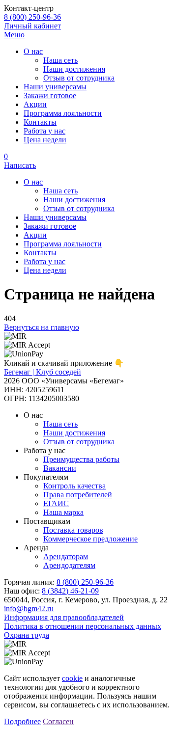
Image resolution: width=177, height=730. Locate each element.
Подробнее (22, 721)
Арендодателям (69, 565)
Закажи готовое (50, 95)
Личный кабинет (32, 26)
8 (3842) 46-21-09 (70, 591)
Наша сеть (60, 60)
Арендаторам (65, 556)
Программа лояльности (63, 113)
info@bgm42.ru (29, 608)
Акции (35, 104)
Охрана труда (26, 635)
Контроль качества (74, 486)
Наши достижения (74, 69)
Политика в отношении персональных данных (82, 626)
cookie (72, 678)
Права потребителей (77, 494)
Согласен (58, 721)
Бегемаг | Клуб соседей (42, 372)
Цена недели (45, 139)
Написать (20, 165)
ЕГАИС (56, 503)
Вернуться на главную (41, 327)
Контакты (40, 122)
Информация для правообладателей (64, 617)
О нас (33, 51)
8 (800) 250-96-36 (32, 17)
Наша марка (63, 512)
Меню (14, 34)
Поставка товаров (73, 530)
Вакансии (59, 468)
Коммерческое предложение (90, 539)
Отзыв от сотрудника (79, 78)
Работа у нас (44, 131)
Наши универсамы (55, 86)
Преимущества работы (81, 459)
